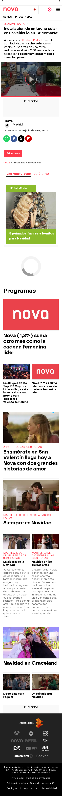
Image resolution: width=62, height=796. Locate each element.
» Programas (18, 162)
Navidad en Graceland (30, 663)
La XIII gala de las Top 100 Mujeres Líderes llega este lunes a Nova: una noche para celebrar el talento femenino (15, 392)
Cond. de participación (42, 783)
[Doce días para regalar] (16, 682)
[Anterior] (2, 1)
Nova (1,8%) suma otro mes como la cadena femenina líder (25, 344)
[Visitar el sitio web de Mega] (31, 740)
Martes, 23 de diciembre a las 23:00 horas (43, 556)
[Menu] (58, 9)
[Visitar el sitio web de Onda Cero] (17, 748)
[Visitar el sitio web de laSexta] (31, 733)
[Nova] (16, 9)
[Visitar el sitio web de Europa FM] (31, 748)
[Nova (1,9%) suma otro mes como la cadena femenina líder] (45, 372)
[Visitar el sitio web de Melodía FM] (45, 748)
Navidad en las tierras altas (42, 563)
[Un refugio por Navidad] (45, 682)
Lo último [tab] (41, 174)
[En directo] (35, 9)
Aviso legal (18, 778)
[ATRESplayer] (50, 9)
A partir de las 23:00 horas (22, 447)
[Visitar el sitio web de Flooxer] (42, 756)
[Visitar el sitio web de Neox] (45, 733)
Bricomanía (13, 153)
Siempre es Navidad (27, 523)
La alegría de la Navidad (13, 563)
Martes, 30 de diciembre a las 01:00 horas (27, 516)
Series (7, 16)
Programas (23, 16)
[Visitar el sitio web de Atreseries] (45, 740)
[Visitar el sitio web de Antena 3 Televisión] (17, 733)
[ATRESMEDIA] (31, 723)
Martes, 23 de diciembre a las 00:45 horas (14, 556)
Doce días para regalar (13, 695)
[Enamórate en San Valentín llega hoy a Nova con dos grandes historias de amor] (31, 428)
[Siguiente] (59, 1)
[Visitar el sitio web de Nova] (17, 740)
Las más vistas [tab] (18, 174)
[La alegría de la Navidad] (16, 542)
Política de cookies (17, 783)
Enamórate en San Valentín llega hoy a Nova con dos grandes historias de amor (30, 460)
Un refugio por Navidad (42, 695)
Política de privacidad (38, 778)
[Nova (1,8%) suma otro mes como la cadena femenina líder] (31, 315)
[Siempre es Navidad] (31, 496)
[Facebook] (7, 125)
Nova (6, 162)
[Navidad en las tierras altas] (45, 542)
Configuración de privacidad (22, 788)
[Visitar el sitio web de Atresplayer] (24, 756)
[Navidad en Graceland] (31, 643)
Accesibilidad (49, 788)
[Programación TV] (42, 9)
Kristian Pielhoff (33, 40)
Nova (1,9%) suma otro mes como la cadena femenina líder (44, 387)
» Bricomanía (33, 162)
